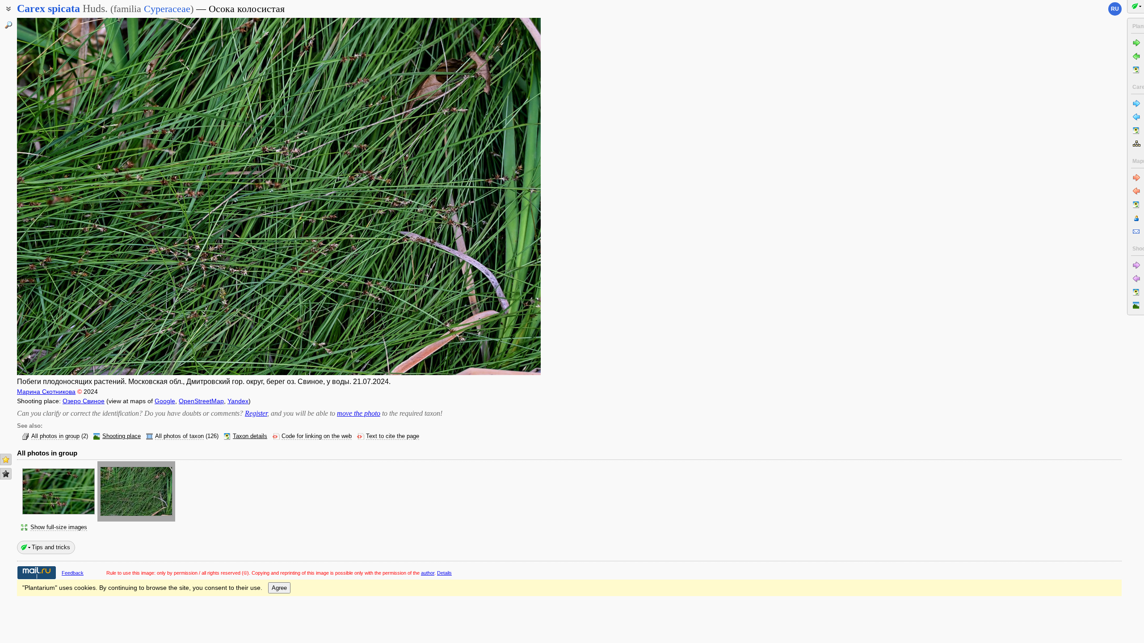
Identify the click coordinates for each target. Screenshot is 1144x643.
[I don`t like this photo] (6, 474)
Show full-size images (58, 527)
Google (165, 401)
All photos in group (55, 436)
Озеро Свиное (84, 401)
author (427, 573)
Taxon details (250, 436)
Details (444, 573)
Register (256, 413)
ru (1115, 9)
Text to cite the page (392, 436)
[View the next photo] (486, 196)
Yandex (237, 401)
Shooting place (121, 436)
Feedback (73, 573)
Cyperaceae (167, 8)
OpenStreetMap (201, 401)
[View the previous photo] (71, 196)
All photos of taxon (179, 436)
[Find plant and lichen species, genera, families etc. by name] (8, 25)
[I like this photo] (6, 459)
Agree (279, 588)
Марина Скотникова (46, 391)
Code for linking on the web (317, 436)
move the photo (358, 413)
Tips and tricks (51, 547)
